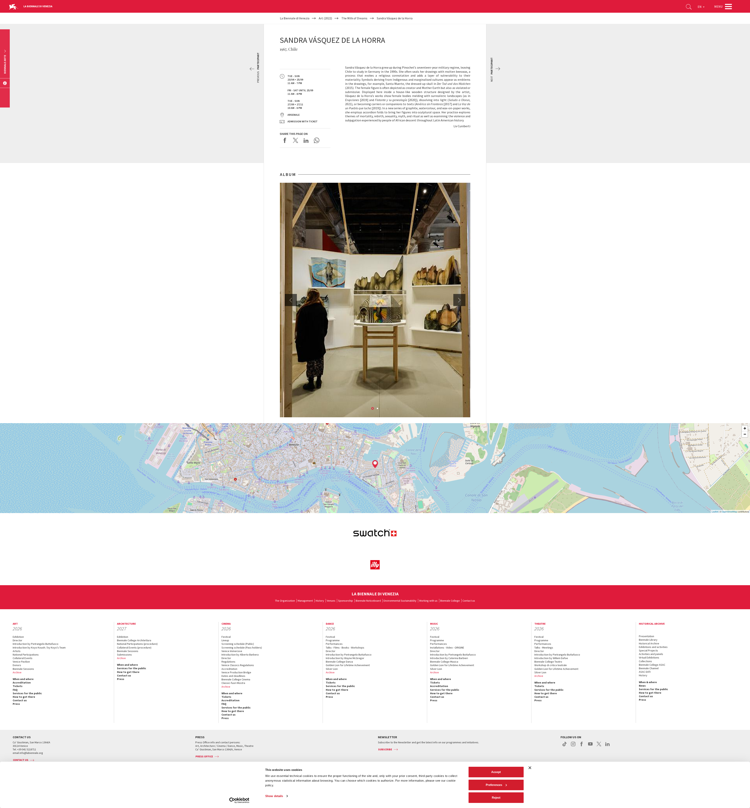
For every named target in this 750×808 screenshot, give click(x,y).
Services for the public (27, 693)
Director (17, 640)
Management (305, 600)
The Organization (285, 600)
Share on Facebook (285, 140)
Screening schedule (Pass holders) (241, 647)
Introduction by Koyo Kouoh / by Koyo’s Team (39, 647)
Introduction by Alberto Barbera (240, 654)
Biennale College (450, 600)
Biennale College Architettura (134, 640)
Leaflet (715, 511)
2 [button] (378, 409)
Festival (226, 637)
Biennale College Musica (444, 661)
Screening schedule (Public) (237, 644)
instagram (573, 746)
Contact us (468, 600)
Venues (331, 600)
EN (700, 7)
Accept (496, 772)
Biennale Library (648, 639)
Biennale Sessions (23, 669)
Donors (17, 665)
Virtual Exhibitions (649, 657)
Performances (334, 644)
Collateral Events (22, 658)
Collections (645, 661)
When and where (23, 679)
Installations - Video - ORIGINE (447, 647)
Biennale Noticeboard (368, 600)
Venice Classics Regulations (237, 665)
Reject (496, 797)
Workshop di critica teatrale (550, 665)
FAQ (15, 690)
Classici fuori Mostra (233, 683)
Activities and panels (651, 654)
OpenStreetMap (729, 511)
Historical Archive (649, 643)
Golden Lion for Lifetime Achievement (348, 665)
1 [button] (373, 409)
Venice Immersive (231, 651)
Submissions (124, 654)
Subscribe (385, 749)
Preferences (494, 785)
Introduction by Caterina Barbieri (449, 658)
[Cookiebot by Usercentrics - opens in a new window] (239, 800)
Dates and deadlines (233, 676)
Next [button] (459, 300)
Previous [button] (291, 300)
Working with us (428, 600)
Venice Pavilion (21, 661)
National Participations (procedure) (137, 644)
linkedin (608, 746)
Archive (17, 672)
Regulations (228, 661)
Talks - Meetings (543, 647)
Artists (17, 651)
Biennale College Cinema (235, 679)
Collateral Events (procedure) (134, 647)
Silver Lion (332, 669)
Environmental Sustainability (400, 600)
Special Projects (648, 650)
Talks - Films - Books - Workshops (345, 647)
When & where (648, 682)
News (642, 685)
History (320, 600)
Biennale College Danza (339, 661)
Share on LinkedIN (306, 140)
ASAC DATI (645, 672)
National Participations (26, 654)
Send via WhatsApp (316, 140)
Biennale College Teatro (548, 661)
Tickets (17, 686)
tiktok (565, 746)
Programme (333, 640)
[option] (375, 300)
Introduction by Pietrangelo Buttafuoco (35, 644)
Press (16, 704)
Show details (274, 796)
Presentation (646, 636)
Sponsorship (345, 600)
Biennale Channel (649, 668)
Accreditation (22, 682)
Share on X (295, 140)
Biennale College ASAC (652, 664)
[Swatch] (375, 533)
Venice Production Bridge (236, 672)
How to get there (24, 697)
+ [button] (745, 428)
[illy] (375, 564)
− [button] (745, 434)
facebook (582, 746)
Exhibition (18, 637)
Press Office (204, 756)
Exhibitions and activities (653, 647)
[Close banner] (530, 767)
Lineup (225, 640)
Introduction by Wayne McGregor (345, 658)
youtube (590, 746)
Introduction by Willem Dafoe (551, 658)
